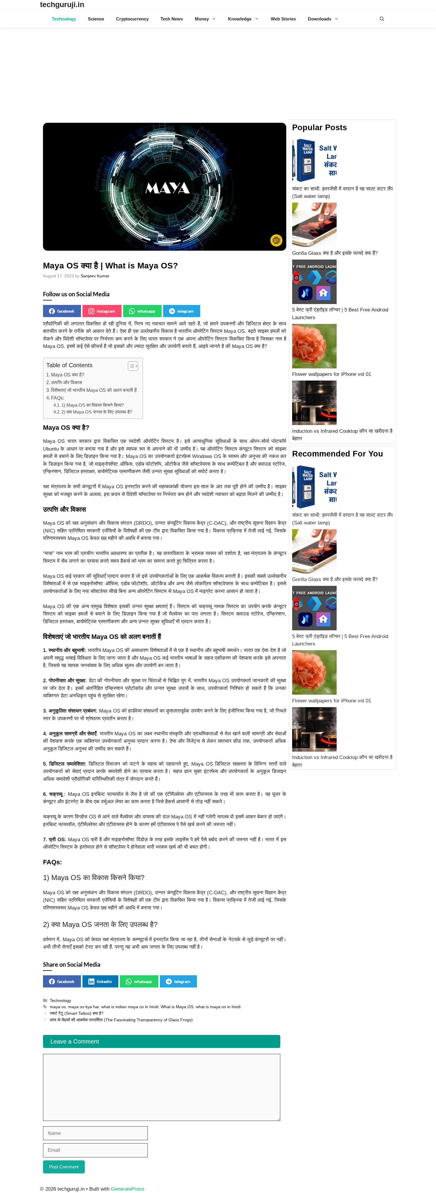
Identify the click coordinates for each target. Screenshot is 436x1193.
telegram (185, 311)
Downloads (319, 18)
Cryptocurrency (132, 18)
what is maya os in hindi (218, 1006)
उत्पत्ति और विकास (66, 382)
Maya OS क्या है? (67, 374)
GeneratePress (127, 1189)
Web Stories (283, 18)
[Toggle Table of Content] (130, 366)
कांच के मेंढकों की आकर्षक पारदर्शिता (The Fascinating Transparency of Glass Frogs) (121, 1019)
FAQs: (57, 397)
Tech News (171, 18)
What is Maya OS (177, 1006)
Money (202, 18)
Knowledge (240, 18)
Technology (64, 18)
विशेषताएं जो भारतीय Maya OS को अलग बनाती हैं (94, 390)
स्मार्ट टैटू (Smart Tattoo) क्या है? (77, 1013)
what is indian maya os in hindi (129, 1006)
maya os (58, 1006)
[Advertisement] (218, 72)
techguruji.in (62, 4)
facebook (65, 311)
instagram (106, 311)
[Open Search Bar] (382, 19)
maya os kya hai (83, 1006)
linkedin (104, 981)
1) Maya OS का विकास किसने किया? (92, 405)
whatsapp (146, 311)
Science (96, 18)
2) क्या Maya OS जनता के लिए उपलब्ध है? (96, 412)
